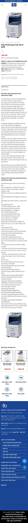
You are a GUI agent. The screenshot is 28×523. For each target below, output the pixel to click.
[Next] (27, 361)
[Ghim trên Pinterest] (13, 78)
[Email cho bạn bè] (10, 78)
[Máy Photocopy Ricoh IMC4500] (7, 356)
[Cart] (25, 5)
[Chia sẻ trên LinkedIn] (16, 78)
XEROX (22, 74)
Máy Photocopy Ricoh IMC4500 (7, 364)
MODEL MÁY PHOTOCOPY (13, 42)
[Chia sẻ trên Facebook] (5, 78)
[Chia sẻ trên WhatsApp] (2, 78)
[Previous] (1, 361)
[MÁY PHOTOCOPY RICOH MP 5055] (20, 356)
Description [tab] (4, 86)
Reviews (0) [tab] (4, 89)
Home (2, 42)
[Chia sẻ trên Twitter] (8, 78)
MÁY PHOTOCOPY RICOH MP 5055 (21, 364)
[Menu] (2, 5)
